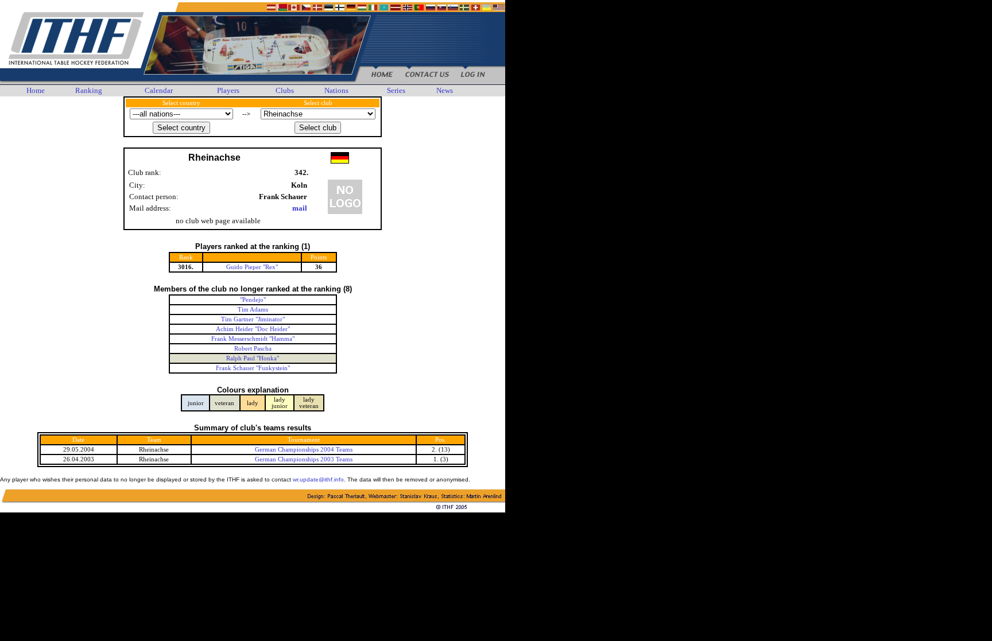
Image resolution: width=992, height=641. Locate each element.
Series (396, 90)
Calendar (159, 90)
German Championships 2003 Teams (303, 459)
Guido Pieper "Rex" (252, 267)
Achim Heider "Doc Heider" (253, 329)
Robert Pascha (253, 348)
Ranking (88, 90)
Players (228, 90)
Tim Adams (253, 309)
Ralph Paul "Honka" (252, 358)
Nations (336, 90)
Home (35, 90)
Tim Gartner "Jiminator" (253, 319)
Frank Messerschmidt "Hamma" (252, 339)
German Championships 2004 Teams (303, 449)
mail (299, 208)
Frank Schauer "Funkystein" (253, 368)
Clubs (285, 90)
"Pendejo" (253, 300)
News (444, 90)
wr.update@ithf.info (318, 479)
